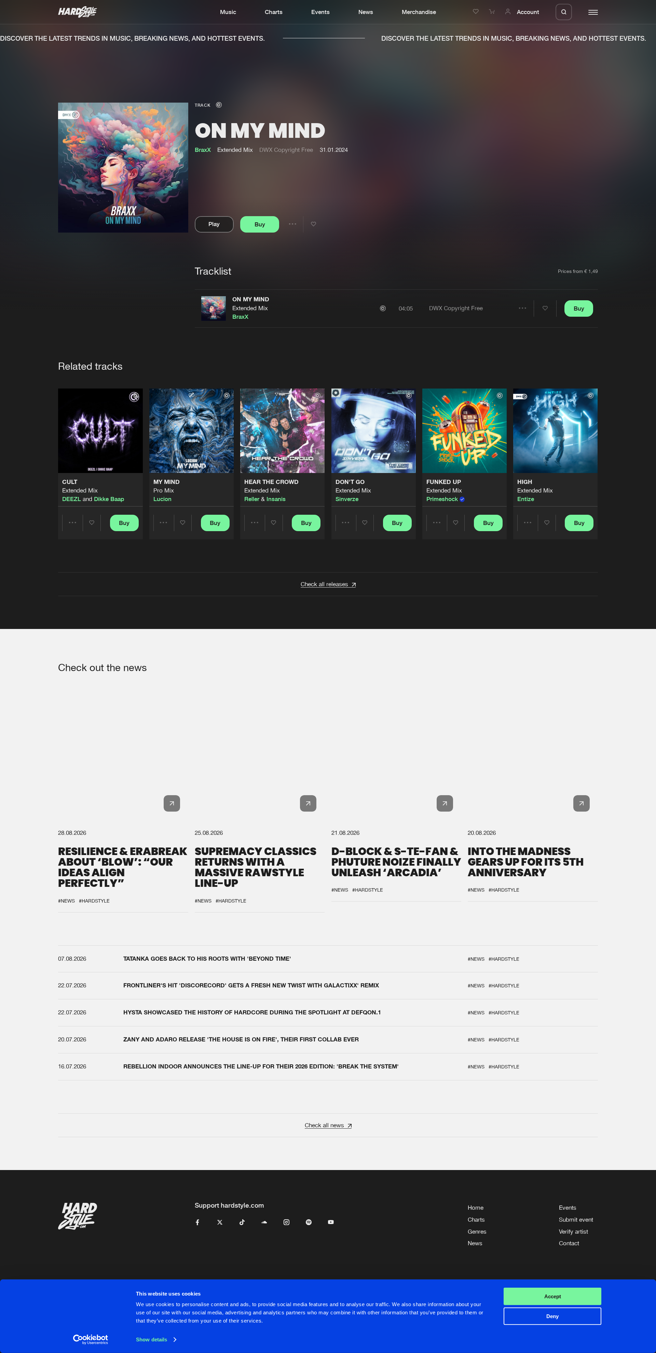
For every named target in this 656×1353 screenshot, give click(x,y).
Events (320, 12)
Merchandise (419, 12)
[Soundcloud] (264, 1222)
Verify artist (573, 1231)
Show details (151, 1339)
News (365, 12)
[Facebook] (198, 1222)
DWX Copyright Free (286, 149)
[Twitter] (220, 1222)
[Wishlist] (477, 12)
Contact (569, 1243)
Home (475, 1207)
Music (228, 12)
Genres (477, 1231)
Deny (552, 1316)
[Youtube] (331, 1222)
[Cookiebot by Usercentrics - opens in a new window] (91, 1340)
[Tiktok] (242, 1222)
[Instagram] (286, 1222)
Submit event (576, 1219)
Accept (552, 1296)
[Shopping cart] (493, 12)
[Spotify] (309, 1222)
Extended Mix (250, 308)
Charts (274, 12)
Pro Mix (163, 490)
